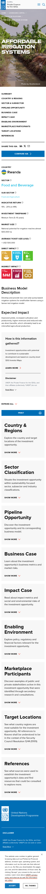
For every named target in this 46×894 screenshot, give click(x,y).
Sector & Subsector (12, 103)
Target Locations (11, 131)
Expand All (7, 404)
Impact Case (8, 117)
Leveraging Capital (17, 13)
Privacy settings (42, 855)
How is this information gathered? (21, 341)
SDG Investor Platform (11, 16)
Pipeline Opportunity (13, 108)
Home (3, 13)
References (7, 135)
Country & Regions (11, 98)
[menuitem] (23, 94)
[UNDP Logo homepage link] (3, 4)
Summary (6, 94)
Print (21, 412)
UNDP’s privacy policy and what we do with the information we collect (21, 877)
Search (43, 4)
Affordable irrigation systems (21, 46)
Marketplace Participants (15, 126)
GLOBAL (10, 2)
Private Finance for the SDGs (13, 6)
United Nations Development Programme (25, 814)
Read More (9, 389)
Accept (12, 885)
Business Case (9, 112)
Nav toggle (39, 4)
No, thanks (30, 885)
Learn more (11, 368)
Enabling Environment (14, 121)
